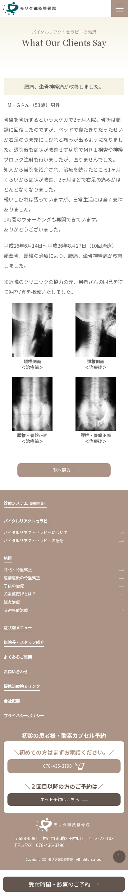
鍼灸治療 (12, 602)
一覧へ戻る (60, 470)
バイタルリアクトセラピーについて (36, 532)
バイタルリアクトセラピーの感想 (34, 540)
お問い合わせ (16, 671)
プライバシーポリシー (24, 715)
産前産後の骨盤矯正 (22, 578)
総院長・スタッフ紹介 (24, 642)
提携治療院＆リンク (22, 686)
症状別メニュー (18, 627)
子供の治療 (14, 586)
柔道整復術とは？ (20, 594)
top (119, 856)
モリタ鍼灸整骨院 (30, 9)
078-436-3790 (57, 766)
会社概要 (12, 701)
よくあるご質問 (18, 657)
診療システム (25, 503)
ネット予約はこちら (59, 799)
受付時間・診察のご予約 (59, 884)
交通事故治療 (16, 610)
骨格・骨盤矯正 (18, 569)
